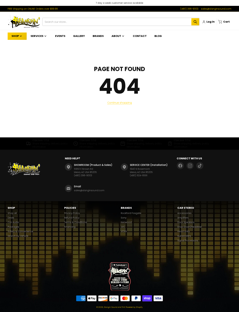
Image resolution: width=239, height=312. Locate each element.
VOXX (124, 231)
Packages (13, 226)
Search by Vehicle (18, 236)
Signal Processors (187, 240)
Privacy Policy (72, 213)
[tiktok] (199, 165)
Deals (11, 217)
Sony (123, 217)
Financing (69, 226)
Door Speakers (185, 222)
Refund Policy (72, 217)
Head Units (183, 231)
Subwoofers (184, 236)
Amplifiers (183, 217)
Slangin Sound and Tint (114, 307)
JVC (123, 226)
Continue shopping (119, 103)
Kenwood (126, 222)
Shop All (12, 213)
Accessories (184, 213)
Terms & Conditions (75, 222)
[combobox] (121, 21)
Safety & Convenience (20, 231)
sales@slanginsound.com (216, 8)
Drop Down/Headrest (189, 226)
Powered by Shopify (134, 307)
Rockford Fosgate (131, 213)
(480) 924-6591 (138, 175)
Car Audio (13, 222)
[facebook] (180, 165)
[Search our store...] (195, 21)
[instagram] (190, 165)
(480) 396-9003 (189, 8)
